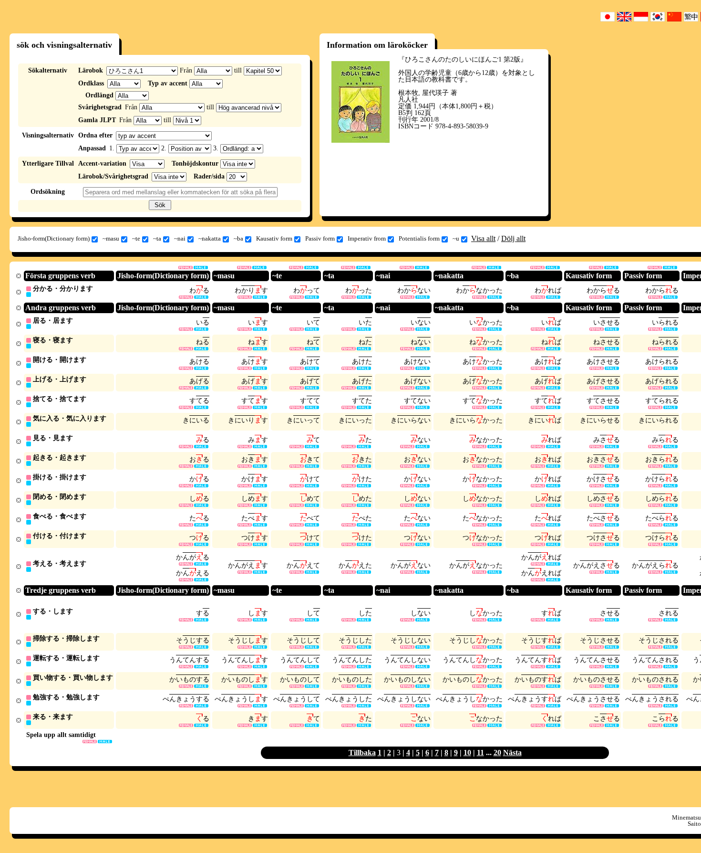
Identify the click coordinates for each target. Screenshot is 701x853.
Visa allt (483, 238)
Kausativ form (274, 238)
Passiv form (320, 238)
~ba (238, 238)
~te (136, 238)
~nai (180, 238)
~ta (157, 238)
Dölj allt (513, 238)
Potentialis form (419, 238)
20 (497, 752)
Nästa (512, 752)
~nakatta (209, 238)
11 (480, 752)
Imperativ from (367, 238)
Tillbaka (362, 752)
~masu (111, 238)
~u (456, 238)
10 (467, 752)
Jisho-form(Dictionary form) (54, 238)
